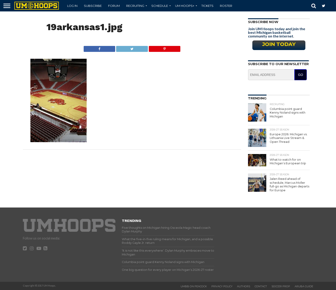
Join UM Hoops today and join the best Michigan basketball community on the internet (276, 32)
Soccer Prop (281, 286)
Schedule (159, 6)
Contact (261, 286)
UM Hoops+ (184, 6)
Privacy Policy (221, 286)
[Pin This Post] (165, 47)
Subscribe (93, 6)
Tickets (207, 6)
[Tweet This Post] (132, 47)
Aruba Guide (304, 286)
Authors (243, 286)
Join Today (279, 44)
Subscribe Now (263, 22)
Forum (114, 6)
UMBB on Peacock (194, 286)
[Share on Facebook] (99, 47)
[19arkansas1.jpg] (58, 140)
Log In (72, 6)
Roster (226, 6)
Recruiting (135, 6)
